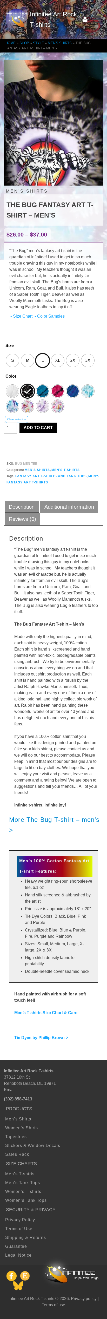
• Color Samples (49, 316)
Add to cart (38, 427)
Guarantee (16, 1246)
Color (10, 376)
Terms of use (53, 1305)
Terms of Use (18, 1228)
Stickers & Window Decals (32, 1145)
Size (9, 345)
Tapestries (16, 1136)
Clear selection (16, 419)
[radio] (12, 360)
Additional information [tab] (69, 507)
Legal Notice (18, 1255)
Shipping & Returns (25, 1237)
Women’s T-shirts (23, 1191)
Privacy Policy (20, 1220)
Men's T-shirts (65, 470)
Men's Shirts (37, 470)
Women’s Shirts (21, 1128)
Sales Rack (17, 1154)
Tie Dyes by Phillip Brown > (41, 1037)
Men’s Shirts (18, 1119)
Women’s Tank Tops (26, 1200)
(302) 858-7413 (18, 1099)
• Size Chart (20, 316)
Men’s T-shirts (20, 1174)
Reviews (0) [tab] (22, 519)
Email (9, 1089)
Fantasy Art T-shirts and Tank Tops (51, 476)
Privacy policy (84, 1298)
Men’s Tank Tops (22, 1182)
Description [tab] (22, 507)
